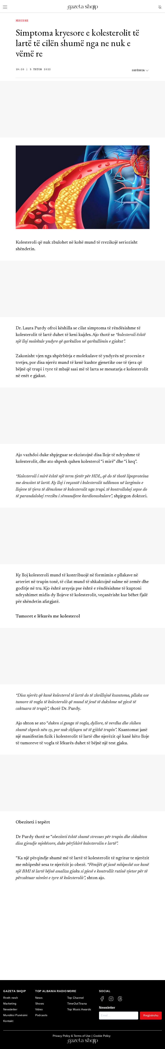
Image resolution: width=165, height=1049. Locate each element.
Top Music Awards (79, 1009)
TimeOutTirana (77, 1003)
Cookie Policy (101, 1035)
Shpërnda (138, 70)
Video (39, 1009)
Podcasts (41, 1015)
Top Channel (75, 997)
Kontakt (8, 1021)
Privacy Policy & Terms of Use (72, 1035)
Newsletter (10, 1009)
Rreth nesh (10, 997)
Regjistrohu (150, 1015)
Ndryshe (22, 20)
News (38, 997)
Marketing (9, 1003)
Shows (39, 1003)
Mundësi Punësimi (15, 1015)
